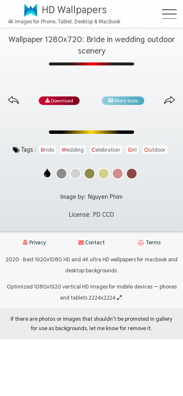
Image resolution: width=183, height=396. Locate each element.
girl (132, 149)
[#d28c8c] (117, 173)
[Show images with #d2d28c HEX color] (103, 173)
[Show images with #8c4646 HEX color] (131, 173)
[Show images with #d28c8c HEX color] (117, 173)
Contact (94, 242)
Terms (152, 242)
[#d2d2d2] (75, 173)
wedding (73, 149)
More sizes (125, 100)
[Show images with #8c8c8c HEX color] (61, 173)
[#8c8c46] (89, 173)
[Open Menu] (169, 14)
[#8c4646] (131, 173)
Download (61, 100)
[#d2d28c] (103, 173)
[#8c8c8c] (61, 173)
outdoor (155, 149)
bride (47, 149)
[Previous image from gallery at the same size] (13, 100)
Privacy (37, 242)
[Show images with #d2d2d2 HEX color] (75, 173)
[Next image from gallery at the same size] (169, 100)
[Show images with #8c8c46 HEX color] (89, 173)
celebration (106, 149)
